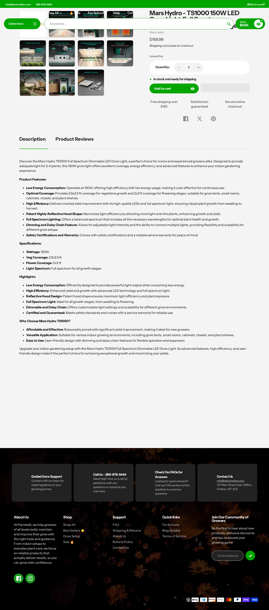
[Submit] (250, 555)
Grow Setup (71, 536)
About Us (119, 536)
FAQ (116, 525)
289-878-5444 (44, 4)
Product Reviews (75, 139)
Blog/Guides (171, 530)
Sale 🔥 (68, 542)
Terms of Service (174, 536)
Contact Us (121, 548)
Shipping (155, 45)
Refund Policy (123, 542)
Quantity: (162, 67)
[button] (225, 88)
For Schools (170, 525)
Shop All (69, 525)
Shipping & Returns (127, 530)
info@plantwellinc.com (18, 4)
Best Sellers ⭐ (74, 530)
